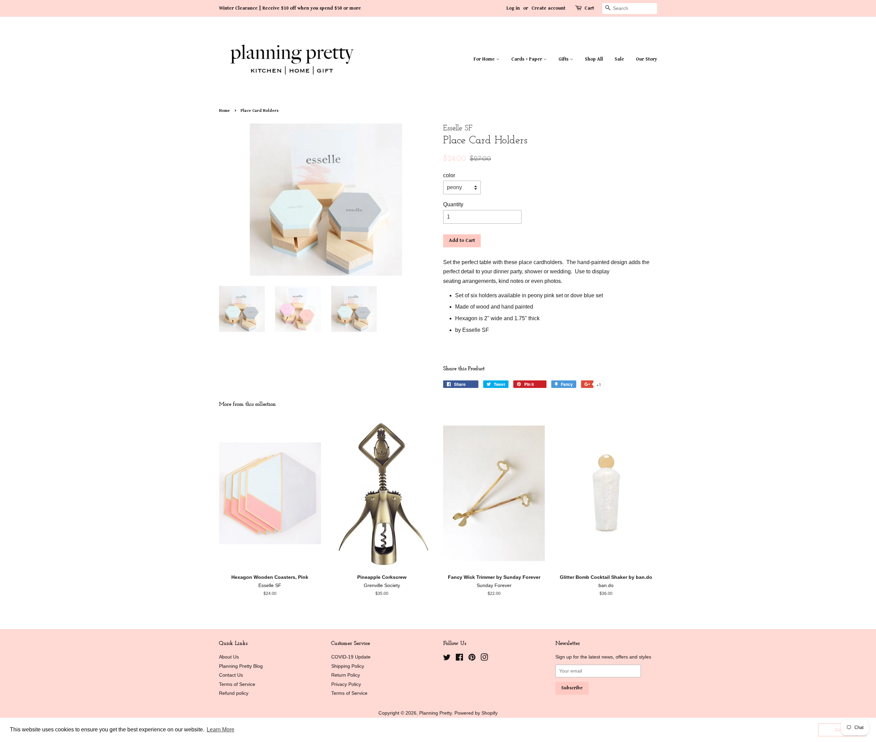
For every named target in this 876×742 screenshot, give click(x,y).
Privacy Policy (346, 684)
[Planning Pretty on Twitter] (447, 658)
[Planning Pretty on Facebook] (459, 658)
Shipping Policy (347, 666)
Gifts (564, 59)
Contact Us (231, 675)
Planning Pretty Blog (241, 666)
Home (224, 110)
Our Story (646, 59)
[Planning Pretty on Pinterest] (472, 658)
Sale (619, 59)
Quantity (453, 204)
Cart (589, 8)
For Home (485, 59)
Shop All (594, 59)
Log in (513, 8)
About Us (229, 657)
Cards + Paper (527, 59)
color (449, 175)
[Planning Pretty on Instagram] (484, 658)
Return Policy (345, 675)
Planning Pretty (435, 713)
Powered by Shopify (476, 713)
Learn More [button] (220, 729)
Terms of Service (237, 684)
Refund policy (233, 693)
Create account (548, 8)
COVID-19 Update (351, 657)
